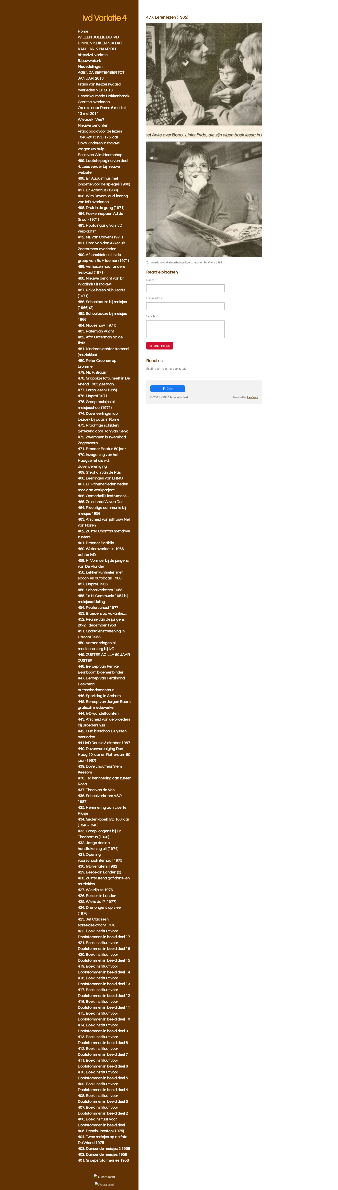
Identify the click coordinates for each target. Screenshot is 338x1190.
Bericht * (152, 316)
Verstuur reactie (159, 345)
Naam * (151, 280)
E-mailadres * (155, 298)
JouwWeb (252, 397)
